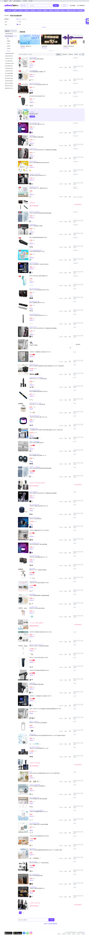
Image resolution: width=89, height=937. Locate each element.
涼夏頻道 (45, 10)
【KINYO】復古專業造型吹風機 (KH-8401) (39, 670)
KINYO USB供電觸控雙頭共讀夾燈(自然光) (39, 162)
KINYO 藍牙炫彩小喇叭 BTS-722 (37, 124)
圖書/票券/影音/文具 (9, 88)
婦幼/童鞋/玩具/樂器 (9, 75)
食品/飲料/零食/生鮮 (9, 70)
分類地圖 (83, 933)
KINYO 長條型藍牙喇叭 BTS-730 (37, 302)
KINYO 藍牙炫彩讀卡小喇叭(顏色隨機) (38, 544)
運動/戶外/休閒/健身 (9, 83)
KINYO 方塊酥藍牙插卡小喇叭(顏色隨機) (38, 824)
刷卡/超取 (57, 10)
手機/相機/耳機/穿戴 (9, 33)
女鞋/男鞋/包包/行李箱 (9, 63)
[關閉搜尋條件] (27, 5)
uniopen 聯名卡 (72, 10)
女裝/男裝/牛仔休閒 (9, 58)
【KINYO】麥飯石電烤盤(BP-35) (36, 888)
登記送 (21, 10)
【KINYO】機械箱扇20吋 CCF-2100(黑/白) (39, 530)
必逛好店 (51, 10)
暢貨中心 (27, 10)
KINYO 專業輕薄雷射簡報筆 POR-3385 (38, 391)
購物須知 (69, 933)
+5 (39, 374)
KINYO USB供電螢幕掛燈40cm (36, 442)
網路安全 (74, 933)
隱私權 (78, 933)
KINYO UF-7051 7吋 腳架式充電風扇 (37, 570)
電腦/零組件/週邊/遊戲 (9, 53)
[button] (19, 41)
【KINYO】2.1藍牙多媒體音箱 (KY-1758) (38, 748)
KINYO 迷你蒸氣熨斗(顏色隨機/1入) (37, 786)
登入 (65, 5)
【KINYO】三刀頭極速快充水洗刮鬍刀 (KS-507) (40, 696)
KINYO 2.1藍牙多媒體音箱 (35, 518)
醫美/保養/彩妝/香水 (9, 65)
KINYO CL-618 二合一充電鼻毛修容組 (38, 378)
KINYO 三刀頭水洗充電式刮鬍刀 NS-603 (38, 657)
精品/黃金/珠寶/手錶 (9, 56)
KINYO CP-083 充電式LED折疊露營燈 (38, 722)
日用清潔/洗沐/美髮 (9, 68)
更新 (83, 932)
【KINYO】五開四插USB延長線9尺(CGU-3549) (40, 632)
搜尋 (51, 919)
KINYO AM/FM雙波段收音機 (35, 875)
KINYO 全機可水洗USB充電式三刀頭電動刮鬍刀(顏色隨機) (43, 493)
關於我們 (64, 933)
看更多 (62, 10)
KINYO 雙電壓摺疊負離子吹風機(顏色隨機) (39, 595)
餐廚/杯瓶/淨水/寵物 (9, 78)
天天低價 (39, 10)
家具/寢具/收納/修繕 (9, 80)
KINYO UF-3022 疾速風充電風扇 (36, 608)
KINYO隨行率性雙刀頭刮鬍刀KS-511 (37, 175)
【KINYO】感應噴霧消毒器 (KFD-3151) (38, 811)
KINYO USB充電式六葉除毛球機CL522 (38, 276)
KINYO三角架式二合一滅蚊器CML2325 (38, 188)
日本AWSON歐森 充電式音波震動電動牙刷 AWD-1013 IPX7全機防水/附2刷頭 (47, 735)
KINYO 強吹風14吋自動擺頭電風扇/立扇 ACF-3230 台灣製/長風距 (44, 773)
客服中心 (59, 933)
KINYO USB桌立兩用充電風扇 (36, 59)
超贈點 (81, 10)
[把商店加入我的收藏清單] (70, 348)
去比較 (32, 116)
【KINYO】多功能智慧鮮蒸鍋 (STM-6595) (39, 836)
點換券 (14, 10)
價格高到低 (71, 54)
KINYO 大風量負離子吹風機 (35, 226)
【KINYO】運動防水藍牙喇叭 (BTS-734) (38, 506)
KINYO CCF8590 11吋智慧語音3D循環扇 (39, 646)
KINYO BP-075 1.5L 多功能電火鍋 (37, 404)
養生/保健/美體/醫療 (9, 73)
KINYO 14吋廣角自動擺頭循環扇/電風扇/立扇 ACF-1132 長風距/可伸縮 (45, 850)
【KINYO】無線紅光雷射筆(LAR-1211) (38, 315)
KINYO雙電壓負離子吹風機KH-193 (37, 71)
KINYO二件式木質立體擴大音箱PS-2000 (38, 84)
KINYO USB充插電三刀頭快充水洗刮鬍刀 (39, 264)
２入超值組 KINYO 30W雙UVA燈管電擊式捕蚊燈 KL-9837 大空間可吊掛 (46, 430)
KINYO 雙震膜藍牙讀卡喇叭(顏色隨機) (38, 798)
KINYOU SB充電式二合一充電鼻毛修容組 (39, 862)
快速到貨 (33, 10)
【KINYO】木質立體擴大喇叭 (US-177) (38, 557)
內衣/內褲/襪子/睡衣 (9, 60)
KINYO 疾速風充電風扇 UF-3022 (36, 251)
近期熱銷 (76, 54)
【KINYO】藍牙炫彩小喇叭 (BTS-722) (38, 417)
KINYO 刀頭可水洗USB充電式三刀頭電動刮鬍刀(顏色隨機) (43, 149)
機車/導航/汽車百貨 (9, 85)
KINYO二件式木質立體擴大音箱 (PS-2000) (39, 290)
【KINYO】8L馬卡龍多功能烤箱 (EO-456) (39, 582)
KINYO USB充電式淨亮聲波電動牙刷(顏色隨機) (40, 213)
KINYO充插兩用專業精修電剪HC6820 (38, 237)
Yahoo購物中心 (11, 5)
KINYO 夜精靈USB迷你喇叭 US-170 (37, 455)
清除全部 (24, 19)
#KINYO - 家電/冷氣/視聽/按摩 (50, 923)
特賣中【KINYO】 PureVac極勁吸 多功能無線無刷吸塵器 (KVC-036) (45, 708)
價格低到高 (65, 54)
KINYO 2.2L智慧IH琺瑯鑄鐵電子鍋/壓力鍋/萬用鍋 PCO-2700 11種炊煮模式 (46, 366)
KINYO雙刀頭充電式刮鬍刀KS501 (37, 96)
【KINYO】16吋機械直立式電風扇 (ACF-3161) (40, 352)
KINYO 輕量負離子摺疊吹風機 (36, 137)
